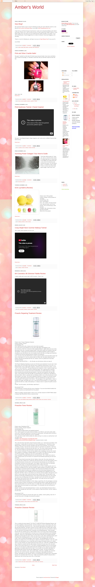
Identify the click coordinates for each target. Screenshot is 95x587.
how (19, 181)
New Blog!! (19, 24)
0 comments (29, 45)
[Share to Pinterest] (39, 45)
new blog (30, 47)
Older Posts (54, 565)
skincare (45, 399)
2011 (74, 108)
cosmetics (20, 147)
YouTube (33, 147)
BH (18, 309)
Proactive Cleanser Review (24, 507)
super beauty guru (35, 47)
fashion (27, 47)
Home (33, 565)
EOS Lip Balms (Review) (24, 188)
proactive (30, 399)
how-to (23, 147)
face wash (23, 561)
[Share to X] (36, 45)
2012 (74, 103)
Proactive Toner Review (23, 405)
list (23, 181)
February (76, 104)
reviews (29, 221)
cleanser (19, 561)
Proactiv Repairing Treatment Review (28, 313)
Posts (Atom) (22, 567)
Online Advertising (65, 189)
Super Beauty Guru (44, 39)
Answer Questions (71, 46)
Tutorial (30, 147)
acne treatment (23, 399)
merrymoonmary (47, 577)
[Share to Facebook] (38, 45)
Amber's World (64, 32)
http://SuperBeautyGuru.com (44, 28)
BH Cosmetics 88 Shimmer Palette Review (30, 273)
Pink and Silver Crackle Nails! (25, 53)
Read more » (17, 95)
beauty (22, 47)
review (26, 221)
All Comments (66, 75)
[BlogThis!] (35, 45)
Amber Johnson (76, 95)
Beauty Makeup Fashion (67, 23)
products (23, 221)
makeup (26, 147)
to (24, 181)
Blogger (57, 577)
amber (19, 47)
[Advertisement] (32, 16)
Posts (64, 73)
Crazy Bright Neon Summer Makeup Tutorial (30, 228)
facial (27, 399)
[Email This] (33, 45)
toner (37, 501)
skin (43, 399)
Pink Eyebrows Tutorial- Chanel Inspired (29, 107)
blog (24, 47)
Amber (76, 97)
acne (19, 399)
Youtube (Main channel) (76, 89)
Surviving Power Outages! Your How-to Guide (31, 154)
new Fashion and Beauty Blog (25, 28)
